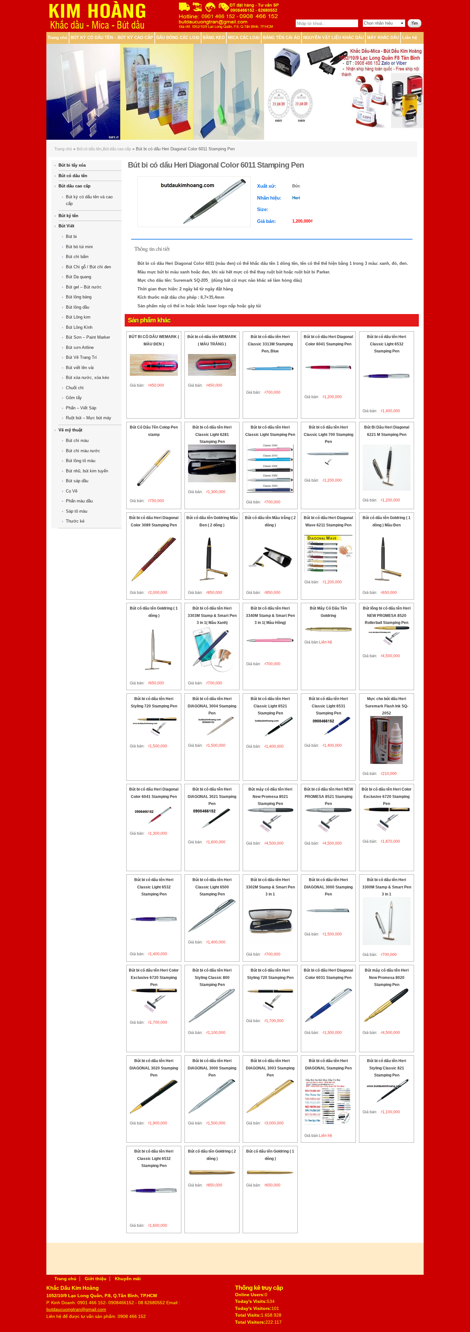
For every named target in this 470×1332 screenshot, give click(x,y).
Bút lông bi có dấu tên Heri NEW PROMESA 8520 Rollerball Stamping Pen (387, 615)
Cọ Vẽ (71, 491)
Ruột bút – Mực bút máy (88, 417)
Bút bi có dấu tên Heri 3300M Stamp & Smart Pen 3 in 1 (386, 887)
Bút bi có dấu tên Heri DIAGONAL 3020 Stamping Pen (153, 1068)
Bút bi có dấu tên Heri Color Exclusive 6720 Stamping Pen (386, 796)
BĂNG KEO (214, 37)
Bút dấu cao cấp (117, 149)
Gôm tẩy (74, 397)
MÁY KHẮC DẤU (383, 37)
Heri (296, 197)
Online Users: (250, 1294)
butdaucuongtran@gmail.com (76, 1309)
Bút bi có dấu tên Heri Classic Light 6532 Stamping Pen (386, 344)
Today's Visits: (251, 1301)
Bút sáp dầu (77, 480)
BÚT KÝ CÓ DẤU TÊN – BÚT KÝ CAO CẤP (112, 37)
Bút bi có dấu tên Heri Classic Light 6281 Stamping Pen (211, 434)
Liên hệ (409, 37)
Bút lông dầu (77, 307)
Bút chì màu (77, 440)
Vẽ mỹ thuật (70, 430)
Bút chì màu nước (83, 450)
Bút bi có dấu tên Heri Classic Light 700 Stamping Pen (328, 434)
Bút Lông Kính (79, 327)
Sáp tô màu (76, 511)
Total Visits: (248, 1315)
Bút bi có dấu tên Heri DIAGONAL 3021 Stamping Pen (212, 796)
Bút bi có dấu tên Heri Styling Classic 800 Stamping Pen (211, 977)
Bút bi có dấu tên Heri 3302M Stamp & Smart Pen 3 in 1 (270, 887)
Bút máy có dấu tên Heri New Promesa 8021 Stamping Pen (270, 796)
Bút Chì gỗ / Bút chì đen (88, 266)
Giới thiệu (95, 1278)
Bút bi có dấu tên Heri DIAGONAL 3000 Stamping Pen (328, 887)
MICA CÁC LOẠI (244, 37)
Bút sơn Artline (80, 347)
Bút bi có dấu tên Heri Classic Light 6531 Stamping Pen (328, 706)
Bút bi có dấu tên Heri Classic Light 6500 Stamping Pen (211, 887)
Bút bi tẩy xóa (72, 165)
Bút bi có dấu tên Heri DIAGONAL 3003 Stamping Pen (270, 1068)
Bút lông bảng (78, 297)
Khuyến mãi (128, 1278)
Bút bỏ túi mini (79, 246)
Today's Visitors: (253, 1308)
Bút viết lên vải (80, 367)
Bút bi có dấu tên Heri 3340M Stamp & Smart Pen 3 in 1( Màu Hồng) (270, 615)
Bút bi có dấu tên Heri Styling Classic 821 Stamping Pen (386, 1068)
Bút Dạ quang (78, 276)
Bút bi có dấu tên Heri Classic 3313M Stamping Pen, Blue (270, 344)
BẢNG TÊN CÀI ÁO (281, 37)
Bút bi (71, 236)
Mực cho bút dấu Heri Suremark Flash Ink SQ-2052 (386, 706)
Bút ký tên (68, 215)
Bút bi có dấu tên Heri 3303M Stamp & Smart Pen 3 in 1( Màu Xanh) (212, 615)
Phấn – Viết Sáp (81, 408)
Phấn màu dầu (79, 501)
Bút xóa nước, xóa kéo (87, 377)
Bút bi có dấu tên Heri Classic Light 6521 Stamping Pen (270, 706)
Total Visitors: (250, 1322)
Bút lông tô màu (80, 460)
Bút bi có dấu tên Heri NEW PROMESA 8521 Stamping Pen (328, 796)
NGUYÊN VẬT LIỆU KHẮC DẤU (333, 37)
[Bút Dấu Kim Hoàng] (96, 27)
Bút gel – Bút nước (84, 287)
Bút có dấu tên (89, 149)
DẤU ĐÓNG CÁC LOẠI (178, 37)
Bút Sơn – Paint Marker (88, 337)
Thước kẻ (75, 521)
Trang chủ (57, 37)
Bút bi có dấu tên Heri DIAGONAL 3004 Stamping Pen (212, 706)
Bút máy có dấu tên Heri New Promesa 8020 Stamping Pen (387, 977)
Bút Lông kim (78, 317)
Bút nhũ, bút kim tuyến (87, 471)
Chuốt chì (75, 387)
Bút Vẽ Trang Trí (81, 357)
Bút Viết (66, 226)
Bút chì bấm (77, 256)
